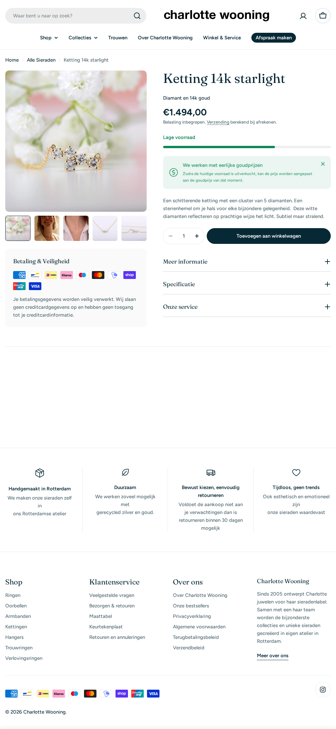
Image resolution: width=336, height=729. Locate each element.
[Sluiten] (323, 164)
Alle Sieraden (41, 60)
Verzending (218, 122)
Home (12, 60)
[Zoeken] (137, 16)
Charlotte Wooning (44, 712)
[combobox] (75, 16)
